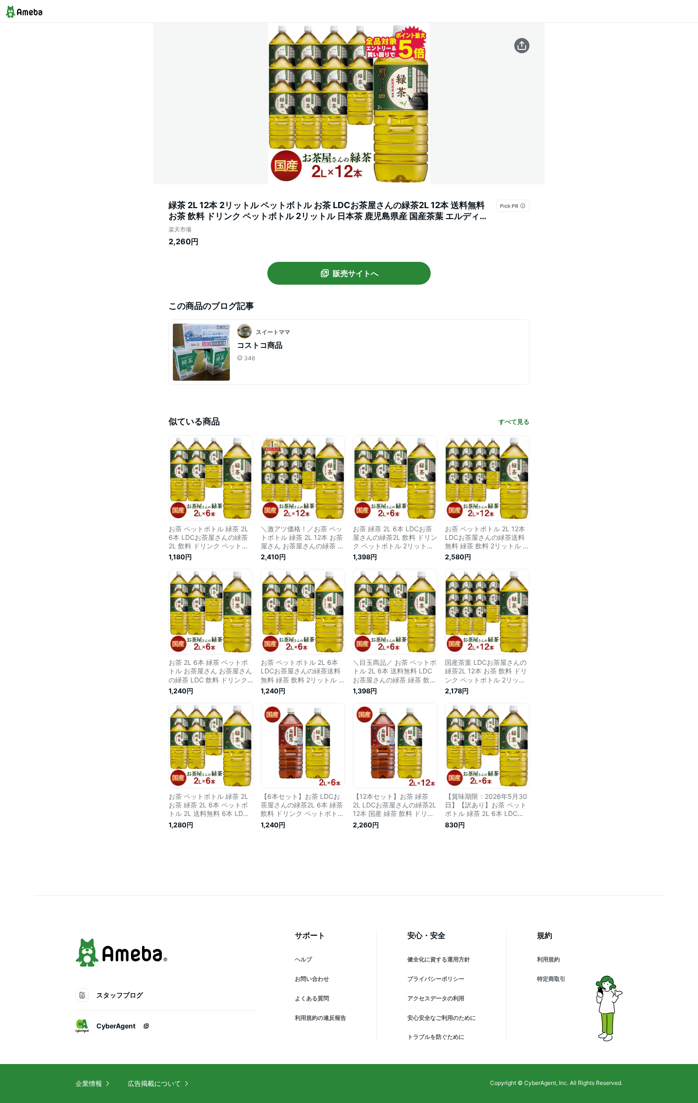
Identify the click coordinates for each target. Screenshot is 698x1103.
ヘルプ (303, 959)
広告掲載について (154, 1083)
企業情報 (88, 1083)
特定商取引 (551, 978)
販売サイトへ (355, 273)
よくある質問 (312, 998)
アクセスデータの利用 (435, 998)
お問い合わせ (312, 978)
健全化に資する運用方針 (438, 959)
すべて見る (514, 421)
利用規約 (548, 959)
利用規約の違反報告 (320, 1017)
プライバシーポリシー (435, 978)
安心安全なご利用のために (441, 1017)
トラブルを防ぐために (435, 1036)
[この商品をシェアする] (521, 45)
